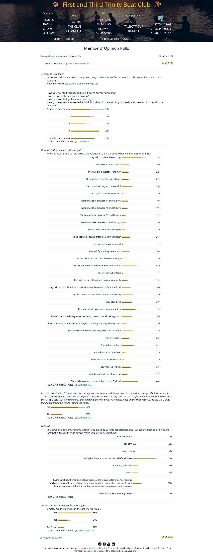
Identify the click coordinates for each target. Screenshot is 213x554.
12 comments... (84, 530)
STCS (133, 22)
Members (104, 24)
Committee (74, 31)
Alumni (104, 29)
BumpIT (133, 31)
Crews (48, 29)
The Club (75, 26)
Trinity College (110, 39)
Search (58, 39)
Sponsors (104, 33)
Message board (47, 56)
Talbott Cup (133, 26)
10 (49, 537)
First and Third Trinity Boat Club (106, 4)
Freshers (104, 20)
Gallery (47, 33)
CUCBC (126, 39)
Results (48, 20)
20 (52, 537)
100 (60, 537)
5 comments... (84, 384)
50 (56, 537)
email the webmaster (97, 548)
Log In (70, 39)
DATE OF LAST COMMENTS (78, 64)
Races (47, 24)
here (114, 548)
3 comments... (84, 141)
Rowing (75, 22)
